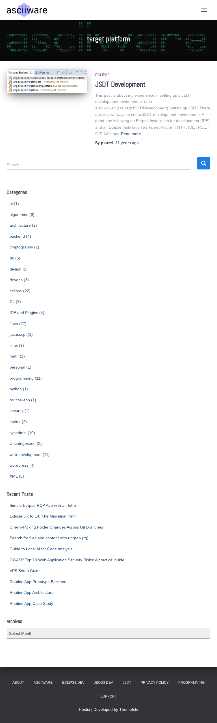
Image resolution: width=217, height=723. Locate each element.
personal (17, 367)
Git (12, 301)
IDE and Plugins (24, 312)
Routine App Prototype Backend (38, 581)
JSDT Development (120, 84)
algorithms (19, 214)
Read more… (133, 133)
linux (14, 345)
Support (108, 696)
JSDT (127, 683)
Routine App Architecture (32, 592)
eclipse (102, 75)
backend (17, 236)
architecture (20, 225)
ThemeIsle (128, 709)
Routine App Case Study (31, 603)
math (14, 356)
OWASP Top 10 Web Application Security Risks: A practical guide (67, 560)
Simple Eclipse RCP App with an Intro (43, 505)
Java (14, 323)
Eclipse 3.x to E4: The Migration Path (43, 516)
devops (16, 280)
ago (127, 142)
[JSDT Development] (47, 81)
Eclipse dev (73, 683)
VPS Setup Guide (25, 570)
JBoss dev (103, 683)
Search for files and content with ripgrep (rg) (49, 538)
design (15, 269)
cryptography (21, 247)
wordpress (19, 465)
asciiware (43, 683)
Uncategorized (23, 443)
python (16, 389)
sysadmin (18, 432)
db (12, 258)
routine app (20, 400)
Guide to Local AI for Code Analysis (41, 549)
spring (15, 421)
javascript (18, 334)
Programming (191, 683)
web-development (26, 454)
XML (14, 476)
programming (22, 378)
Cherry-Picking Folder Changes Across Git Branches (56, 527)
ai (11, 203)
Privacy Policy (155, 683)
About (18, 683)
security (16, 410)
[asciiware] (29, 10)
